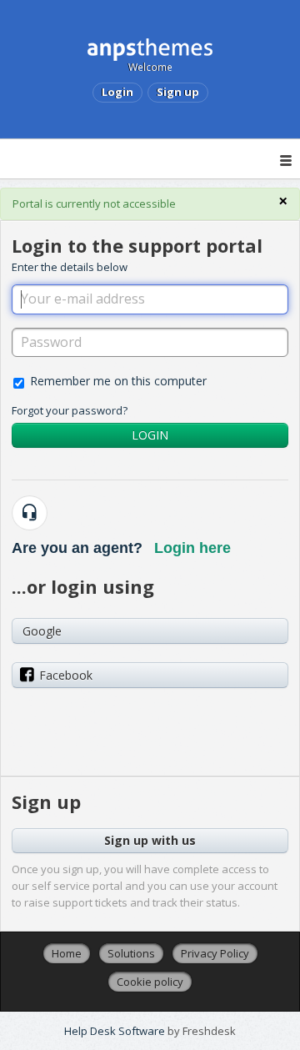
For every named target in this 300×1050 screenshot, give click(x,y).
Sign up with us (150, 840)
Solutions (131, 953)
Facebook (65, 675)
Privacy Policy (215, 953)
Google (42, 631)
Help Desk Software (116, 1030)
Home (67, 953)
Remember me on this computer (118, 381)
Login (150, 435)
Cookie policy (150, 981)
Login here (192, 548)
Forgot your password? (70, 410)
